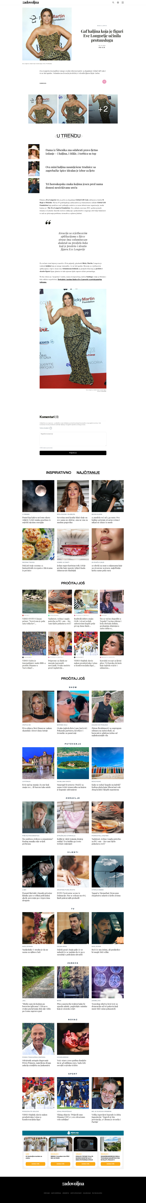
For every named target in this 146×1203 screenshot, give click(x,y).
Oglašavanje (87, 1193)
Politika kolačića (97, 1193)
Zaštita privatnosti (76, 1193)
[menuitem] (118, 2)
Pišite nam (47, 1193)
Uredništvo (65, 1193)
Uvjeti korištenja (56, 1193)
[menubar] (118, 2)
